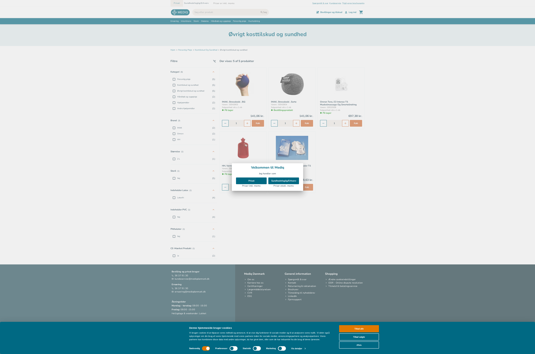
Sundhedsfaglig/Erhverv (283, 180)
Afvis (359, 345)
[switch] (234, 348)
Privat (251, 180)
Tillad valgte (359, 337)
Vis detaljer (296, 348)
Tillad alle (359, 329)
